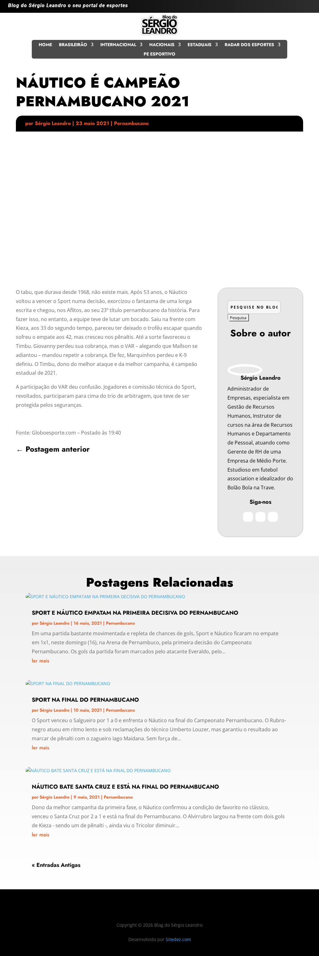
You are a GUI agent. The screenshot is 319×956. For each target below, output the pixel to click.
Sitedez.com (178, 939)
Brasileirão (73, 45)
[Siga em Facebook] (293, 8)
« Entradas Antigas (56, 865)
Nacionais (161, 45)
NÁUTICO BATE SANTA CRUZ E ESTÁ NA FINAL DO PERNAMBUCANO (125, 787)
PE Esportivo (159, 54)
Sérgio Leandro (53, 123)
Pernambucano (131, 123)
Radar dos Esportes (249, 45)
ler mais (40, 660)
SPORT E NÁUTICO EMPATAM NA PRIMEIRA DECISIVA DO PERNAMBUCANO (135, 613)
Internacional (118, 45)
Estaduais (200, 45)
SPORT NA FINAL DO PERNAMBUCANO (85, 700)
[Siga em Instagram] (281, 8)
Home (45, 45)
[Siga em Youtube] (306, 8)
